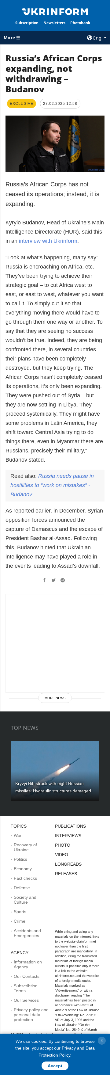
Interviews (68, 835)
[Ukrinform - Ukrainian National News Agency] (55, 11)
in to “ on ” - (52, 485)
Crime (19, 921)
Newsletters (54, 22)
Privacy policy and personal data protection (31, 1014)
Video (61, 854)
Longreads (68, 864)
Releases (66, 873)
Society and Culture (25, 900)
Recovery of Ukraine (25, 847)
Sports (20, 911)
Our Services (26, 1000)
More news (55, 698)
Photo (62, 845)
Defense (22, 887)
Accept (55, 1065)
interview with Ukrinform (48, 241)
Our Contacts (26, 976)
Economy (23, 868)
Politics (20, 859)
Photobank (80, 22)
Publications (70, 826)
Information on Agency (28, 964)
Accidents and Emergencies (27, 933)
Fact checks (25, 878)
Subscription (26, 22)
